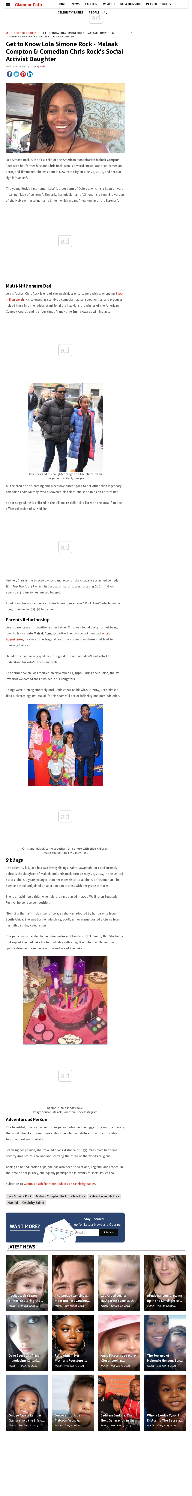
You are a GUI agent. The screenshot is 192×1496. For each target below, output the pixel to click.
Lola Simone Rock (20, 1196)
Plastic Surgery (159, 4)
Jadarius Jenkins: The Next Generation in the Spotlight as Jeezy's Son (119, 1420)
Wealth (109, 4)
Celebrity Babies (70, 12)
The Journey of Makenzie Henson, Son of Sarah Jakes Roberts (164, 1360)
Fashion (91, 4)
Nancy (58, 1305)
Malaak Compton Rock (51, 1196)
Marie (12, 1305)
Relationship (130, 4)
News (76, 4)
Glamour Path (28, 4)
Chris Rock (78, 1196)
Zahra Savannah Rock (104, 1196)
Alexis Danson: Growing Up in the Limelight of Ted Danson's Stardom (164, 1301)
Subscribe (108, 1232)
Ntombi (13, 1203)
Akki (42, 66)
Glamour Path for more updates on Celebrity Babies (59, 1184)
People (94, 12)
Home (62, 4)
